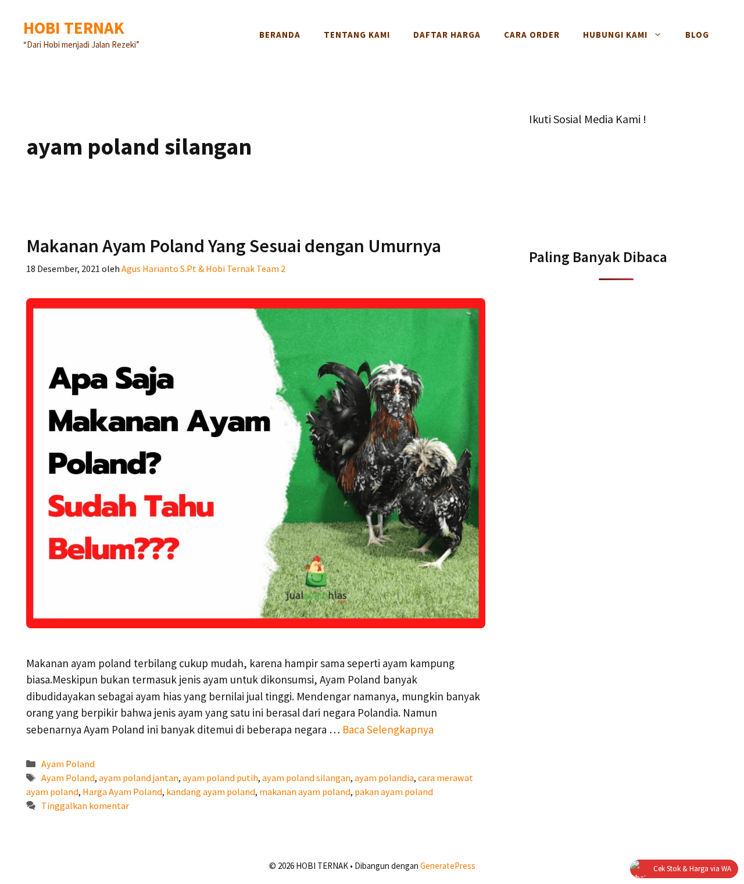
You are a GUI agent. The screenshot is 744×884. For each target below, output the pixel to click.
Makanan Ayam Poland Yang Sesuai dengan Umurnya (233, 245)
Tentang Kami (357, 34)
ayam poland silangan (306, 777)
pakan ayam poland (394, 791)
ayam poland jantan (138, 777)
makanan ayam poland (304, 791)
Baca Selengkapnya (388, 729)
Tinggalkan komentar (85, 805)
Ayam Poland (68, 764)
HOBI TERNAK (73, 27)
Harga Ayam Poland (122, 791)
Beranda (280, 34)
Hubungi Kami (615, 34)
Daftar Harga (447, 34)
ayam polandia (384, 777)
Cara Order (532, 34)
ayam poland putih (220, 777)
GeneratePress (447, 865)
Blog (697, 34)
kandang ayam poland (210, 791)
